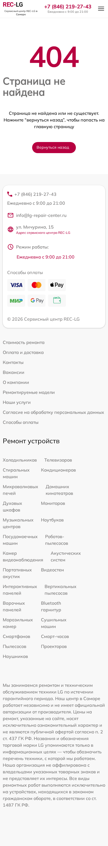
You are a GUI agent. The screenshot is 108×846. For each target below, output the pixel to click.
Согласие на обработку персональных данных (53, 412)
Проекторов (54, 646)
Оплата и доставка (23, 352)
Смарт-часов (55, 636)
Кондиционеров (58, 470)
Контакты (13, 362)
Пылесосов (14, 646)
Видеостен (52, 570)
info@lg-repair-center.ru (41, 215)
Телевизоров (58, 460)
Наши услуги (17, 402)
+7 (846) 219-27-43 (67, 7)
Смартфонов (16, 636)
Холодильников (20, 460)
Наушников (15, 656)
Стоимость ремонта (24, 342)
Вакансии (13, 372)
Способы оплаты (20, 422)
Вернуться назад (53, 147)
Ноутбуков (52, 520)
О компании (16, 382)
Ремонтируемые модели (29, 392)
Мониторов (53, 503)
